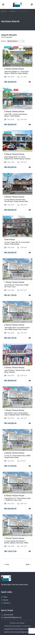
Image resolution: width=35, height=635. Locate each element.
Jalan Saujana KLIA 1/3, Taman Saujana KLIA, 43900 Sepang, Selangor (17, 158)
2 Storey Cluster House (14, 69)
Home (5, 597)
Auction (5, 600)
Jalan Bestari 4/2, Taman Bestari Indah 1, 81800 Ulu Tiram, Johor (17, 499)
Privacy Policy (27, 626)
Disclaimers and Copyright (17, 623)
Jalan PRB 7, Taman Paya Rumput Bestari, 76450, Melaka (15, 115)
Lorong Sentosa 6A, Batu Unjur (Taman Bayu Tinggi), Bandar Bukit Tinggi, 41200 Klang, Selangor (16, 200)
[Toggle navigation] (3, 4)
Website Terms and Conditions (12, 626)
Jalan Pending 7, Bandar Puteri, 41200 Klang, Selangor (17, 371)
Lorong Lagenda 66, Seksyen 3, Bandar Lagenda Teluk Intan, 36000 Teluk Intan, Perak (16, 542)
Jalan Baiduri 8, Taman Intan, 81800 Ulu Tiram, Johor (16, 286)
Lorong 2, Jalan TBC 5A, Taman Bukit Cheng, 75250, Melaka (16, 243)
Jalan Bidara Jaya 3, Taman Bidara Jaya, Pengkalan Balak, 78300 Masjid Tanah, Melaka (16, 414)
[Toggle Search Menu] (32, 4)
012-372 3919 (8, 615)
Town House (9, 239)
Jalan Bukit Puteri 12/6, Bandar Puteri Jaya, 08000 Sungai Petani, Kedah (16, 328)
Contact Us (6, 603)
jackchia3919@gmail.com (12, 617)
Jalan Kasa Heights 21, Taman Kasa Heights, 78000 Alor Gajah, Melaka (16, 72)
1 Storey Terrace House (14, 282)
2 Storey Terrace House (14, 111)
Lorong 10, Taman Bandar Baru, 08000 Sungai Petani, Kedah (17, 456)
